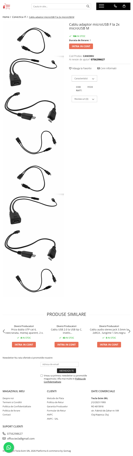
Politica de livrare (11, 410)
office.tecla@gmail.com (20, 438)
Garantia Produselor (57, 406)
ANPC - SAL (52, 418)
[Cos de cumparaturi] (124, 6)
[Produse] (102, 7)
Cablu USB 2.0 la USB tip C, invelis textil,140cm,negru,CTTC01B (66, 331)
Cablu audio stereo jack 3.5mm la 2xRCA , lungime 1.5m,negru (109, 331)
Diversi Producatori (24, 326)
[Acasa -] (14, 6)
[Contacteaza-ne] (115, 6)
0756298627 (14, 433)
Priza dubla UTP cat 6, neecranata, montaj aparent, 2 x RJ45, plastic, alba (24, 331)
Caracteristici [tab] (81, 78)
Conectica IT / (20, 17)
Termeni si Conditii (12, 402)
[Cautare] (88, 6)
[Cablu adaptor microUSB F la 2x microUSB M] (33, 38)
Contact (7, 414)
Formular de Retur (56, 410)
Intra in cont (81, 46)
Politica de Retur (55, 402)
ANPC (50, 414)
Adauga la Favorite (82, 68)
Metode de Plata (55, 398)
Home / (7, 17)
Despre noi (8, 398)
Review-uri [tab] (81, 98)
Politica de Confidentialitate (17, 406)
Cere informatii (108, 68)
